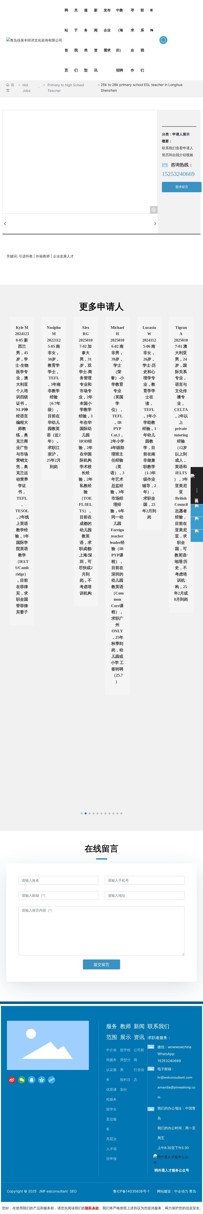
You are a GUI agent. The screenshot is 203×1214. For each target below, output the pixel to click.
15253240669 (178, 174)
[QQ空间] (41, 1080)
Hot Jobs (26, 88)
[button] (82, 813)
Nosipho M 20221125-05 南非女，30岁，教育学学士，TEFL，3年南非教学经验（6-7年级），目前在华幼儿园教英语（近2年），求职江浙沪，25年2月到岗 (54, 397)
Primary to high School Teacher (66, 88)
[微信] (21, 1080)
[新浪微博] (12, 1080)
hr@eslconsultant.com (174, 1077)
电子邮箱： (166, 1069)
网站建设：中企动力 (172, 1191)
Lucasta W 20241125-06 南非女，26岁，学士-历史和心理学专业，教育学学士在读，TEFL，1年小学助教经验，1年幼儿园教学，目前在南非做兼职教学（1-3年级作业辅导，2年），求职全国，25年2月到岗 (149, 422)
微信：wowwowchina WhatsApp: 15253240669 (174, 1054)
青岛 (192, 1191)
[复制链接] (51, 1080)
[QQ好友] (31, 1080)
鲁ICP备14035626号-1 (131, 1191)
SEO (73, 1191)
